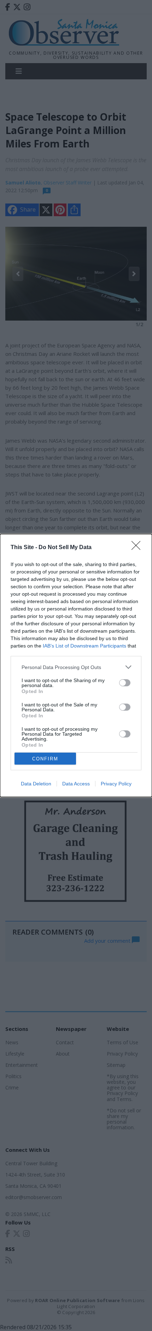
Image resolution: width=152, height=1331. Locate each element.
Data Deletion (36, 783)
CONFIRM (45, 758)
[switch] (124, 682)
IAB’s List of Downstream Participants (84, 646)
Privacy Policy (116, 783)
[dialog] (76, 665)
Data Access (76, 783)
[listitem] (76, 667)
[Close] (138, 547)
